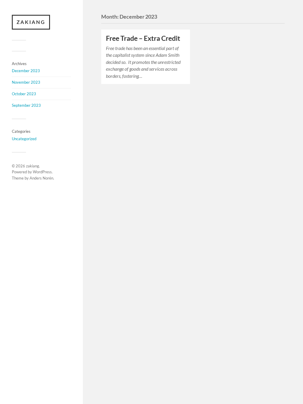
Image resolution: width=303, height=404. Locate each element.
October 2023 (24, 93)
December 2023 (26, 70)
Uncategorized (24, 138)
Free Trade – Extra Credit (143, 38)
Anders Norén (41, 178)
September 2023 (26, 105)
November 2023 (26, 82)
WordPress (42, 171)
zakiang (31, 22)
